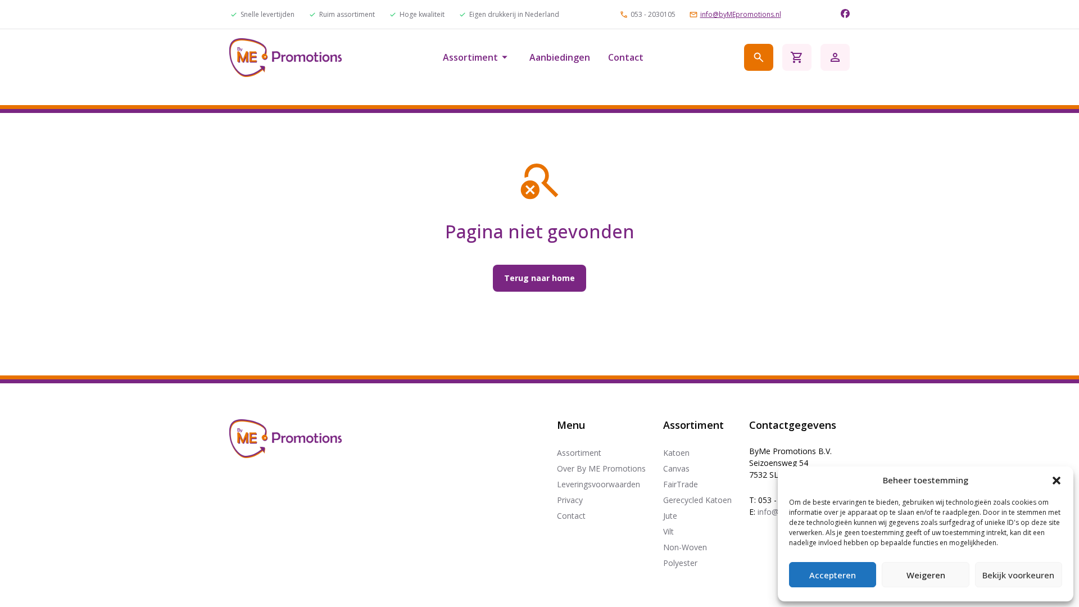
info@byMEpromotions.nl (740, 15)
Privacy (570, 500)
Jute (670, 515)
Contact (625, 57)
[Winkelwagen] (796, 57)
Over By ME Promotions (601, 468)
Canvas (676, 468)
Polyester (680, 563)
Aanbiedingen (559, 57)
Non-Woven (685, 547)
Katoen (676, 452)
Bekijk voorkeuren (1018, 575)
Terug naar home (539, 278)
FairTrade (680, 484)
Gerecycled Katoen (697, 500)
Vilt (668, 531)
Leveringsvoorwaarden (598, 484)
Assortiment (470, 57)
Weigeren (925, 575)
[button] (1056, 480)
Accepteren (832, 575)
